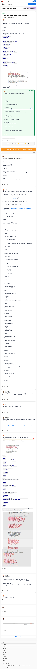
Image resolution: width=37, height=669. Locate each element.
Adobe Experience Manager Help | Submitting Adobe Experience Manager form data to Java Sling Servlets (18, 425)
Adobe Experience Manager (12, 3)
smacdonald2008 (7, 391)
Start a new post (24, 149)
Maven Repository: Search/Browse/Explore (26, 577)
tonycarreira (6, 19)
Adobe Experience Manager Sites (19, 3)
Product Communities (5, 3)
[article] (18, 170)
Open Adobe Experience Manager (29, 8)
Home (1, 3)
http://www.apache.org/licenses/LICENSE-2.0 (9, 198)
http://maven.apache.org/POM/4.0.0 (12, 205)
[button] (32, 4)
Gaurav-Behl (6, 156)
